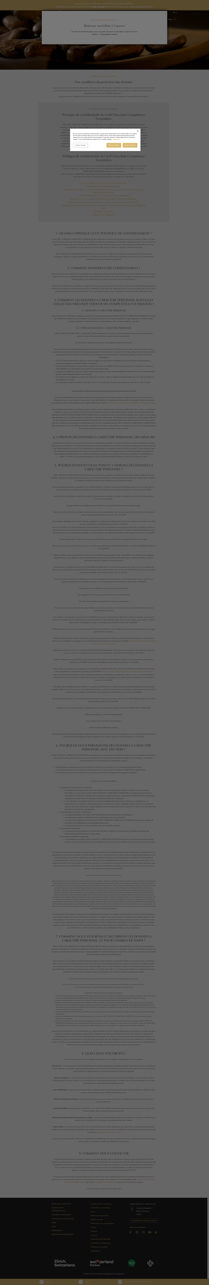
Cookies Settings (80, 145)
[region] (105, 139)
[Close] (137, 131)
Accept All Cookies (130, 145)
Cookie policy (116, 139)
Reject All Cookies (113, 145)
